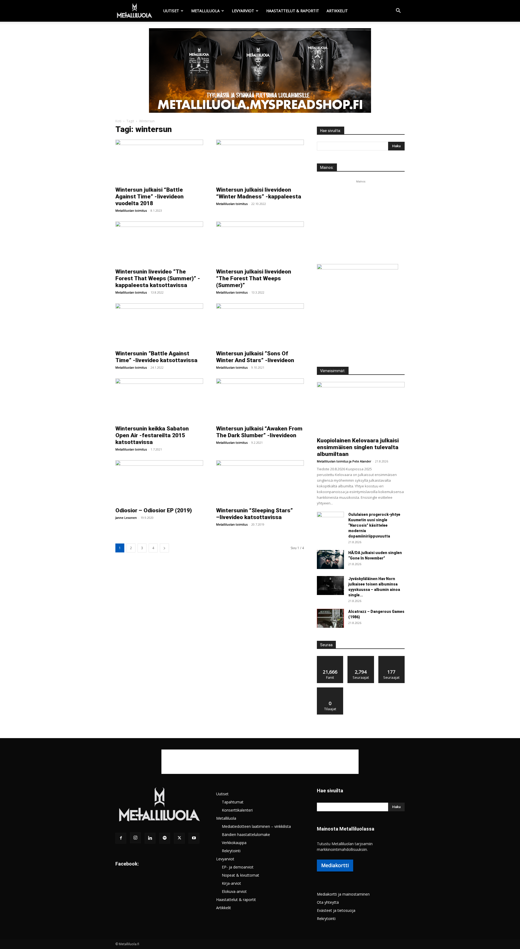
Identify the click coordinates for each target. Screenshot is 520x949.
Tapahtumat (232, 802)
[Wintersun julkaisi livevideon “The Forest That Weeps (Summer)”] (260, 243)
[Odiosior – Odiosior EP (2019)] (159, 482)
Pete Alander (361, 461)
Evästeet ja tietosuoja (336, 910)
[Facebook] (120, 838)
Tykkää (330, 658)
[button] (398, 11)
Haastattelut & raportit (292, 10)
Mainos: (327, 167)
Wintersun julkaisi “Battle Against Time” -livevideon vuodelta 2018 (149, 196)
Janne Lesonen (126, 518)
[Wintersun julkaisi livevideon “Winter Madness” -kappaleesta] (260, 161)
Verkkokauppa (234, 842)
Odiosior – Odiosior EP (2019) (153, 510)
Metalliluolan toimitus (131, 210)
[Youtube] (193, 838)
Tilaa (330, 689)
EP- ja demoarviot (237, 867)
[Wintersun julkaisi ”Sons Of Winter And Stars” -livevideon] (260, 325)
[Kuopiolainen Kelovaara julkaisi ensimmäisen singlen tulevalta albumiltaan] (361, 408)
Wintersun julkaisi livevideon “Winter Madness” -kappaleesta (258, 193)
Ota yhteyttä (328, 902)
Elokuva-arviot (234, 891)
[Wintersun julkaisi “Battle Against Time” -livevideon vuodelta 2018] (159, 161)
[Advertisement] (360, 218)
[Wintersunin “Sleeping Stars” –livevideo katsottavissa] (260, 482)
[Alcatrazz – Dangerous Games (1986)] (330, 618)
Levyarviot (243, 10)
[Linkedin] (150, 838)
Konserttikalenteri (237, 810)
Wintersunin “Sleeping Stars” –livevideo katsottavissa (254, 513)
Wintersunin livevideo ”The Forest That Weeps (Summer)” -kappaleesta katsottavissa (157, 278)
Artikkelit (337, 10)
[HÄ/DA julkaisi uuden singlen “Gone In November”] (330, 559)
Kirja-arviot (231, 883)
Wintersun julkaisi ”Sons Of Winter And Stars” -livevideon (255, 356)
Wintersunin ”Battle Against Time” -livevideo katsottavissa (156, 356)
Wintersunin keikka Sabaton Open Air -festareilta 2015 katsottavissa (152, 435)
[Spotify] (164, 838)
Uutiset (171, 10)
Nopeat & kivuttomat (240, 875)
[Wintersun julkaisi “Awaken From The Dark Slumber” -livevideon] (260, 400)
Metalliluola (205, 10)
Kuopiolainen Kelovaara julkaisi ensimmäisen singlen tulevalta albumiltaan (358, 447)
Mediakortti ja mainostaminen (343, 894)
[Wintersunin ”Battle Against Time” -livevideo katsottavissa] (159, 325)
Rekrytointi (231, 850)
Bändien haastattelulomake (246, 834)
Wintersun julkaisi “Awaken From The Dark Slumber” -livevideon (259, 432)
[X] (179, 838)
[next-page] (164, 547)
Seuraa (360, 658)
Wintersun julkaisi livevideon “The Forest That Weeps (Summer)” (253, 278)
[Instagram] (135, 837)
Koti (118, 121)
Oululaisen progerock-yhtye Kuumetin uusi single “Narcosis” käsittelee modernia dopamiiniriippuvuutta (374, 525)
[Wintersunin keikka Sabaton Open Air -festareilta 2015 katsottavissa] (159, 400)
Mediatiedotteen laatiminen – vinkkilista (256, 826)
